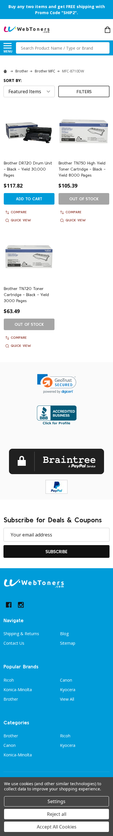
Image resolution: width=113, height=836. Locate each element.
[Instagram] (21, 605)
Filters (84, 91)
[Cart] (107, 29)
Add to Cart (29, 199)
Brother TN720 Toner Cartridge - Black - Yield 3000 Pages (26, 294)
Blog (64, 633)
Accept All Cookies (56, 827)
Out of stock (84, 199)
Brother (10, 699)
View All (67, 699)
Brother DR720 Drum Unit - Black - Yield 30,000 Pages (28, 169)
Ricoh (8, 680)
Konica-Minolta (17, 689)
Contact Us (13, 643)
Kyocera (67, 689)
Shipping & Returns (21, 633)
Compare (19, 212)
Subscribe (56, 551)
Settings (56, 801)
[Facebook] (8, 605)
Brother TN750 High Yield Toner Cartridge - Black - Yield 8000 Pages (82, 169)
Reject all (56, 814)
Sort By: (12, 80)
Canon (66, 680)
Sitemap (67, 643)
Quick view (21, 220)
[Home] (6, 71)
